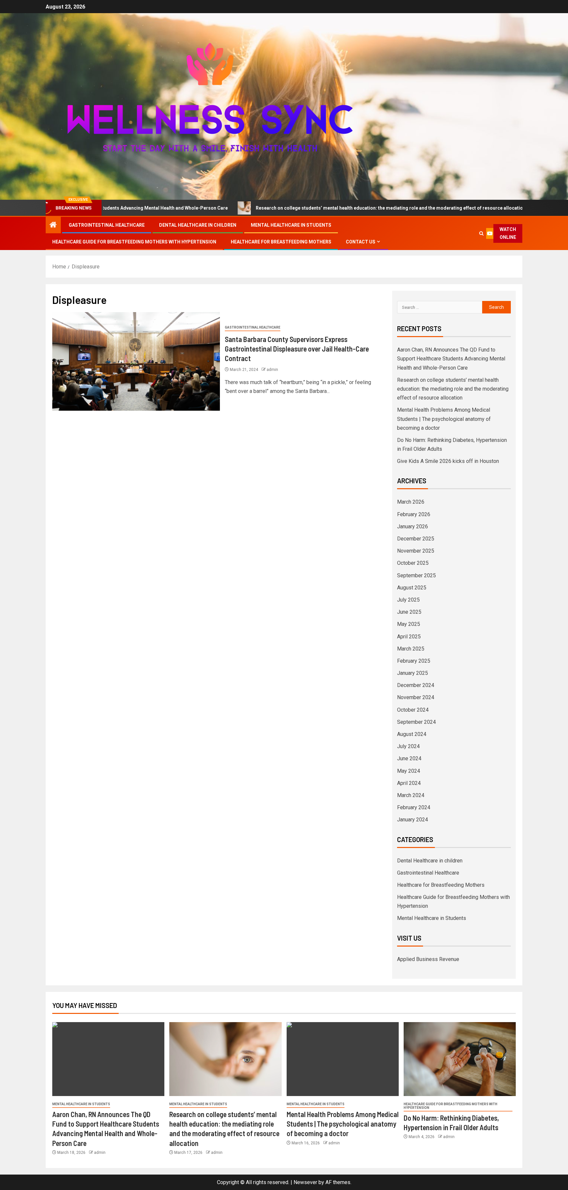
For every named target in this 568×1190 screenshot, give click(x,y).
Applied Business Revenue (428, 959)
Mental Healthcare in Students (291, 225)
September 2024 (416, 722)
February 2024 (413, 807)
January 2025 (412, 673)
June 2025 (409, 612)
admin (272, 369)
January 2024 (412, 819)
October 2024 (413, 710)
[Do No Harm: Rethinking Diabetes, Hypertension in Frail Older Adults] (460, 1059)
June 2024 (409, 758)
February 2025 (413, 661)
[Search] (482, 233)
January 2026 (412, 526)
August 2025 (411, 587)
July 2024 (408, 746)
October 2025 (413, 563)
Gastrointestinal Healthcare (107, 225)
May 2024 (408, 771)
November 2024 (415, 697)
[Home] (53, 225)
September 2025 (416, 575)
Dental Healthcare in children (197, 225)
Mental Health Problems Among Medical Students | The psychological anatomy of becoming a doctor (444, 419)
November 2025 (415, 551)
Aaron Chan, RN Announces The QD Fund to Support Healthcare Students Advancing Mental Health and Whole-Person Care (451, 359)
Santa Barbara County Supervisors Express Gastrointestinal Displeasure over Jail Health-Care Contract (297, 349)
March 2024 (410, 795)
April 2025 (409, 636)
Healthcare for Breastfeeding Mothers (281, 241)
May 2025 (408, 624)
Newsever (305, 1182)
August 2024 (411, 734)
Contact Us (360, 241)
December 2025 (415, 539)
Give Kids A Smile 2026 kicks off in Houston (448, 461)
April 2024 (409, 783)
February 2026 (413, 514)
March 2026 (410, 502)
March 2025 (410, 649)
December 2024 (415, 685)
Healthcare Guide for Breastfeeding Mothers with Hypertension (134, 241)
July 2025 (408, 600)
